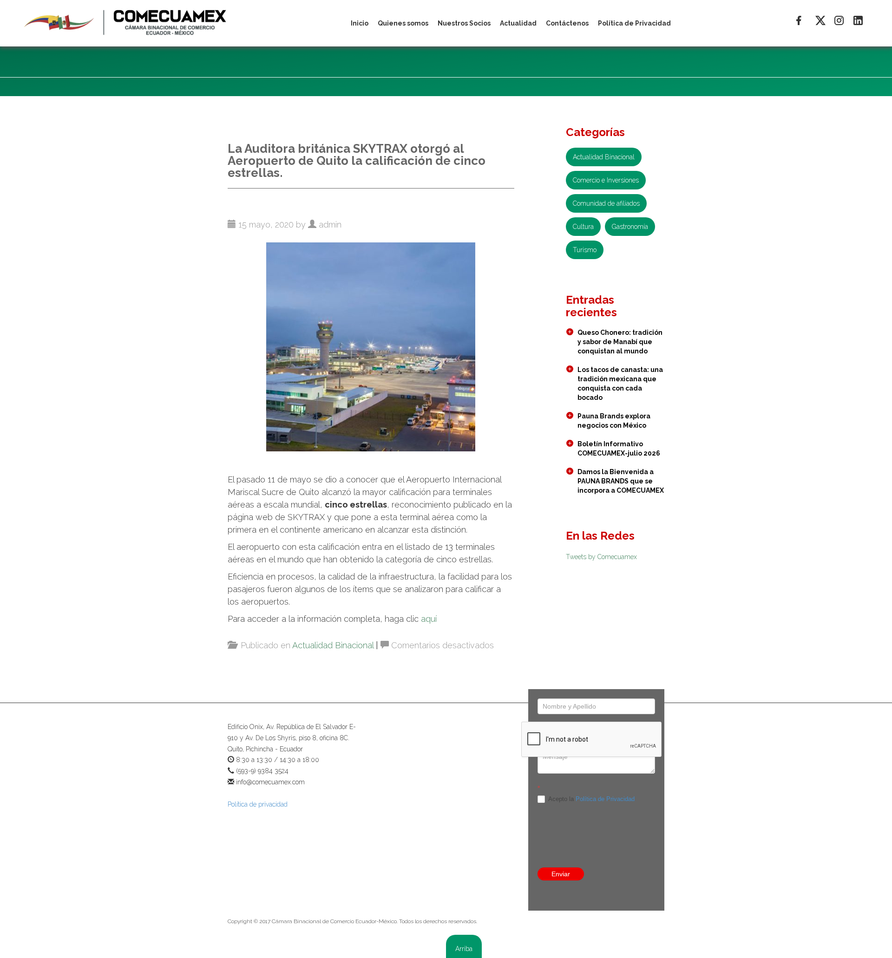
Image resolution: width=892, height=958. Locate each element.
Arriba (463, 948)
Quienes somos (403, 23)
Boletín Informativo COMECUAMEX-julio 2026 (618, 448)
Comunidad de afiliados (606, 203)
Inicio (359, 23)
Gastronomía (630, 226)
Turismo (585, 250)
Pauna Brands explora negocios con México (613, 420)
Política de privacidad (258, 804)
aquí (429, 619)
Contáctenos (567, 23)
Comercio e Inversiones (606, 180)
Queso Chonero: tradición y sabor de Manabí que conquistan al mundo (619, 342)
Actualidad (518, 23)
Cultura (583, 226)
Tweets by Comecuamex (601, 556)
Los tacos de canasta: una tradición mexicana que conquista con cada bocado (620, 383)
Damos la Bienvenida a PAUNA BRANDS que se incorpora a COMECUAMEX (620, 481)
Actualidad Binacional (333, 645)
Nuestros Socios (464, 23)
